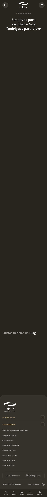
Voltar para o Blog (24, 13)
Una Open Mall (18, 176)
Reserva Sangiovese (9, 450)
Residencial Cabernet (9, 435)
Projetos (14, 494)
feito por (34, 484)
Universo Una (18, 296)
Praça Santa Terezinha (16, 228)
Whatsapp (39, 494)
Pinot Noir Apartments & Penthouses (15, 430)
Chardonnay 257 (8, 440)
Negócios (30, 494)
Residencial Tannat (8, 460)
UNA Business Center (9, 455)
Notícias (20, 38)
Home (22, 494)
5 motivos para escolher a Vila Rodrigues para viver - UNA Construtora (23, 5)
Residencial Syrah (8, 465)
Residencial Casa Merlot (10, 445)
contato (12, 290)
